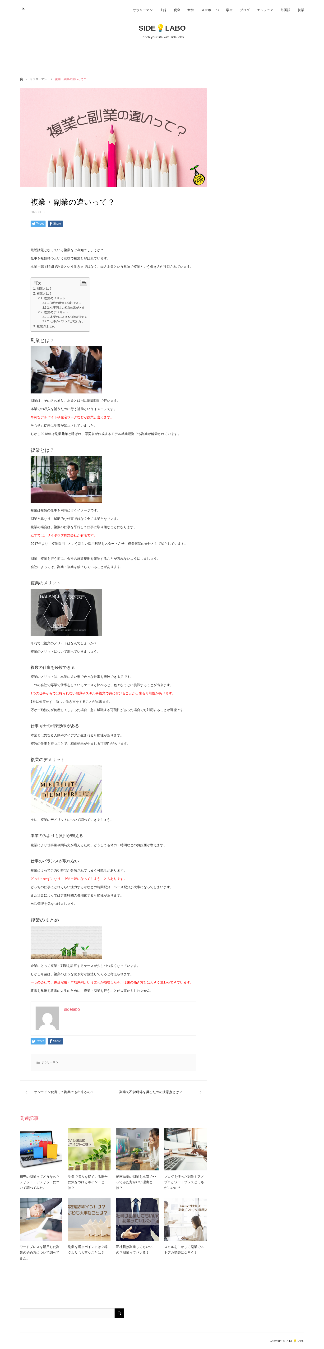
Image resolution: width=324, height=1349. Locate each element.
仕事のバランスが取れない (67, 321)
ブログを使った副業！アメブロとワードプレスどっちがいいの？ (184, 1182)
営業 (301, 10)
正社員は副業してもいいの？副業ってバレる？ (134, 1249)
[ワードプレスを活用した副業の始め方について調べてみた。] (41, 1219)
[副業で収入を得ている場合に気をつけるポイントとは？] (89, 1149)
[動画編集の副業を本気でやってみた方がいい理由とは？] (137, 1149)
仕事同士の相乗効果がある (67, 307)
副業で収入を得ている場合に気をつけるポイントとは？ (88, 1182)
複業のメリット (55, 298)
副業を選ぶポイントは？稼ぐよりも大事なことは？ (88, 1249)
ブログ (245, 10)
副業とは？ (44, 288)
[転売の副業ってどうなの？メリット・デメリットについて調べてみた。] (41, 1149)
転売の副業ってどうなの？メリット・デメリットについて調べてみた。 (40, 1182)
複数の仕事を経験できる (66, 303)
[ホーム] (21, 79)
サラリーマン (143, 10)
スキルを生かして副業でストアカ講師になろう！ (184, 1249)
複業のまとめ (46, 326)
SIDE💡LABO (162, 28)
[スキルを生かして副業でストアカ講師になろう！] (185, 1219)
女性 (190, 10)
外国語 (286, 10)
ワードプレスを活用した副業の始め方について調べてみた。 (40, 1252)
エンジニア (265, 10)
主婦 (163, 10)
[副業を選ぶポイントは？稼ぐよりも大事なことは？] (89, 1219)
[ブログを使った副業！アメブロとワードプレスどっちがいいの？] (185, 1149)
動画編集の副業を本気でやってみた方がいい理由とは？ (136, 1182)
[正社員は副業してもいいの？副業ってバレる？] (137, 1219)
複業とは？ (44, 293)
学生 (229, 10)
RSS (23, 8)
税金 (177, 10)
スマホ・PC (210, 10)
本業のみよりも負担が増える (68, 317)
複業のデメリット (56, 312)
